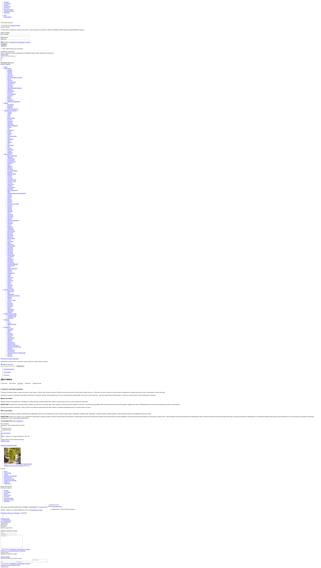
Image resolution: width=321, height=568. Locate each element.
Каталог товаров (5, 64)
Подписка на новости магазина (10, 358)
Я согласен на (16, 42)
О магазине (7, 3)
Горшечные (7, 483)
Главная (6, 2)
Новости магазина (7, 364)
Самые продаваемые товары (9, 445)
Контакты (7, 12)
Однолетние (7, 473)
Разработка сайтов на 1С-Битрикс (10, 513)
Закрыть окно (4, 54)
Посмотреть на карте (36, 510)
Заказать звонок (15, 25)
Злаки (5, 471)
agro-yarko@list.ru (18, 421)
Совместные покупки (10, 480)
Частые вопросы (8, 9)
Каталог (6, 5)
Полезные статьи (9, 11)
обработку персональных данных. (20, 42)
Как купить (7, 6)
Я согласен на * (16, 549)
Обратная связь (37, 383)
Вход (5, 15)
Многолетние (8, 477)
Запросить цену (15, 565)
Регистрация (7, 17)
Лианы (6, 474)
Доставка (20, 383)
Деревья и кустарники (10, 476)
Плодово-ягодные (9, 479)
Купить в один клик (19, 551)
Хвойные (6, 482)
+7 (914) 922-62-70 (6, 520)
